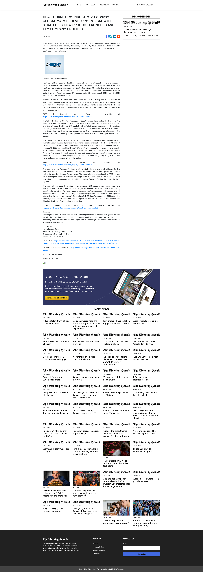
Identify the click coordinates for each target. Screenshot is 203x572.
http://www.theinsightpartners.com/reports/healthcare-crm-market (70, 208)
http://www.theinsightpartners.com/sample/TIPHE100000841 (67, 117)
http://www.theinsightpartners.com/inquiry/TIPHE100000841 (67, 165)
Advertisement (99, 550)
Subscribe (142, 554)
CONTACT (116, 5)
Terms (95, 544)
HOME (79, 5)
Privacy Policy (98, 547)
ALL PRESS (104, 5)
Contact (96, 554)
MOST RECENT (90, 5)
